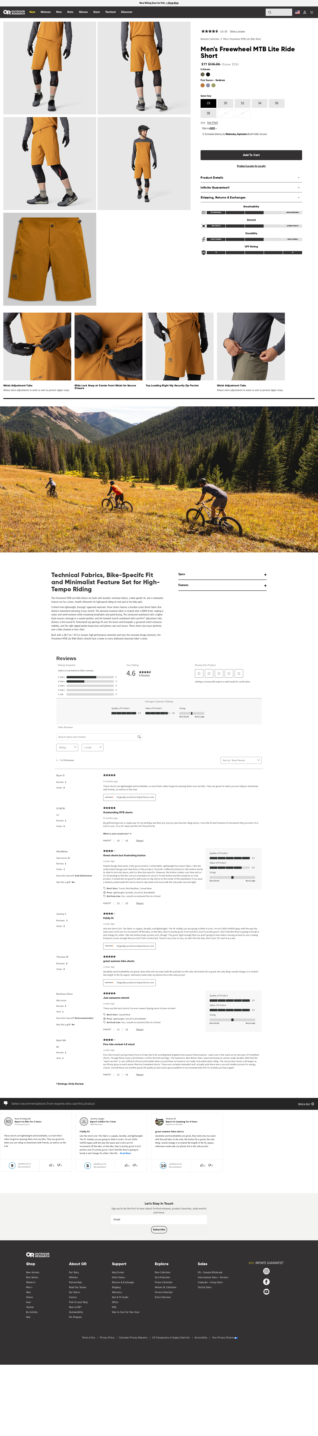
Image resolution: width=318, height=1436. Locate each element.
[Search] (260, 12)
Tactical (30, 1307)
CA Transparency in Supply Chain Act (171, 1338)
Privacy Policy (107, 1338)
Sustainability (76, 1312)
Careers (73, 1297)
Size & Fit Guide (120, 1297)
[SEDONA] (203, 85)
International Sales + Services (213, 1277)
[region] (159, 3)
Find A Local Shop (78, 1302)
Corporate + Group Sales (210, 1282)
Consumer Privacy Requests (133, 1338)
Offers (115, 1302)
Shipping (116, 1287)
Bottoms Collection (210, 39)
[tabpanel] (35, 352)
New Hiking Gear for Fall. (152, 3)
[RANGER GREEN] (203, 74)
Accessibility (201, 1338)
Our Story (74, 1272)
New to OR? (75, 1307)
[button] (311, 12)
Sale (28, 1317)
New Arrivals (32, 1272)
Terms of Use (89, 1338)
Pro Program (75, 1317)
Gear (28, 1302)
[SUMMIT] (208, 85)
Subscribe (159, 1229)
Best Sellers (32, 1277)
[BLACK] (208, 74)
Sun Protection (162, 1277)
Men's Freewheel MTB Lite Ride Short (242, 39)
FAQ (114, 1307)
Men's (29, 1287)
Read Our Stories (77, 1287)
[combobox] (279, 12)
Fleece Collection (163, 1282)
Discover (126, 12)
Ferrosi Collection (164, 1292)
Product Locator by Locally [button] (251, 166)
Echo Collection (163, 1297)
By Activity (32, 1312)
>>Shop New (172, 3)
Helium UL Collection (165, 1287)
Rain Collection (162, 1272)
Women (46, 12)
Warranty (117, 1292)
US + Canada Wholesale (210, 1272)
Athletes (73, 1277)
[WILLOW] (213, 85)
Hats (28, 1292)
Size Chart (212, 123)
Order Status (118, 1277)
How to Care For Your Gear (125, 1312)
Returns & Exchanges (123, 1282)
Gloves (29, 1297)
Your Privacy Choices (223, 1338)
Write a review (237, 31)
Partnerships (75, 1282)
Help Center (118, 1272)
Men (59, 12)
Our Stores (74, 1292)
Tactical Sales (205, 1287)
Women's (31, 1282)
